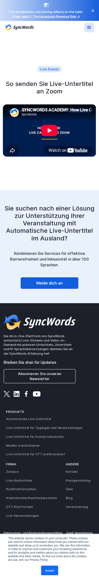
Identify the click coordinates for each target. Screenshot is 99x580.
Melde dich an (49, 283)
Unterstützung (77, 507)
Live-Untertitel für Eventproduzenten (35, 436)
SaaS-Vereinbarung (79, 533)
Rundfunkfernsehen (21, 489)
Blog (69, 498)
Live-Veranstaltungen (22, 515)
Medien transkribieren (23, 445)
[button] (89, 27)
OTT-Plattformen (19, 507)
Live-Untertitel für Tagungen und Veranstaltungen (44, 428)
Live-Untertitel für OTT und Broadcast (35, 454)
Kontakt (72, 471)
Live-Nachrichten (19, 480)
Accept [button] (49, 570)
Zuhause (12, 471)
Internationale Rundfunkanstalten (31, 498)
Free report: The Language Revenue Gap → (46, 16)
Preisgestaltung (78, 480)
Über (69, 489)
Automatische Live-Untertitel (28, 419)
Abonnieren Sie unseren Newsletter (40, 376)
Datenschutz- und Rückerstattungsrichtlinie (33, 533)
